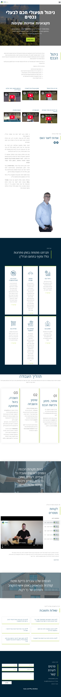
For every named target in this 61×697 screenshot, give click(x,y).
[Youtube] (55, 142)
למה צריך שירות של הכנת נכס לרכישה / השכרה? (17, 629)
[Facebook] (57, 142)
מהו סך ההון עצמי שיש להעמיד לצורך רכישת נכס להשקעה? (17, 620)
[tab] (51, 522)
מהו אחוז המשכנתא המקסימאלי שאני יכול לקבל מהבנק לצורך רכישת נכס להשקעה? (46, 620)
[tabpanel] (22, 532)
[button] (45, 620)
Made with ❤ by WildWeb (30, 689)
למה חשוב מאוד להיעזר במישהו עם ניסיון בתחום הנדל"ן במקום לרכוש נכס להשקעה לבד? (16, 639)
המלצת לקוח (50, 522)
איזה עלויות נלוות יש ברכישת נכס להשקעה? (44, 638)
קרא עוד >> (47, 293)
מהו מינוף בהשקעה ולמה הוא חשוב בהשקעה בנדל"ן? (47, 629)
